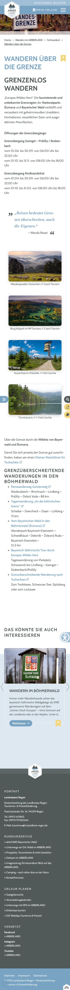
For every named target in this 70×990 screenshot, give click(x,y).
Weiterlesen (19, 723)
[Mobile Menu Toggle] (63, 10)
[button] (6, 984)
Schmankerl (53, 40)
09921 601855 (16, 816)
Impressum (24, 975)
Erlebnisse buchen (16, 910)
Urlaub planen (17, 889)
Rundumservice (18, 836)
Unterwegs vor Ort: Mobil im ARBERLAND (28, 847)
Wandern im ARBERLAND (29, 40)
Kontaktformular (15, 877)
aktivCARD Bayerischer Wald (21, 842)
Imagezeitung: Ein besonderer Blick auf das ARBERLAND (27, 865)
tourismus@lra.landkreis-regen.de (30, 825)
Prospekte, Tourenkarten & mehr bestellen (28, 852)
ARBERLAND (13, 936)
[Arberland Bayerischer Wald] (12, 10)
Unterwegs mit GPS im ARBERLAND (25, 905)
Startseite (9, 975)
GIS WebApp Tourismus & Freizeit (24, 915)
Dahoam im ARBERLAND (19, 857)
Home (7, 40)
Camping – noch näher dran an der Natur (27, 872)
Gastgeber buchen (50, 3)
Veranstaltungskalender (18, 899)
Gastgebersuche (14, 894)
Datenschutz (40, 975)
